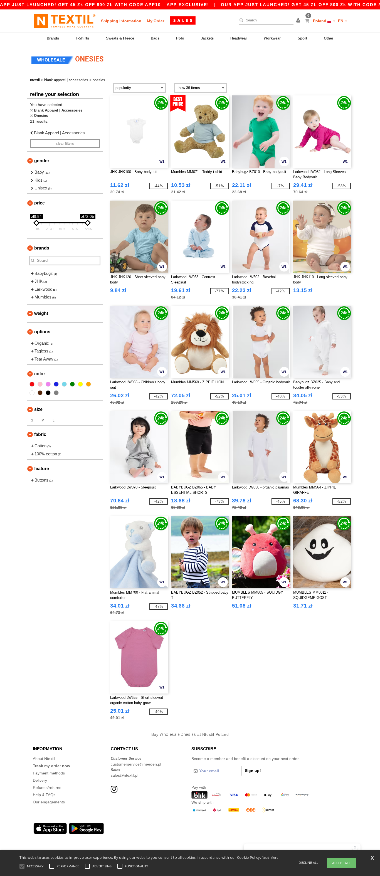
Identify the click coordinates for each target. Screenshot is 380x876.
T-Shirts (82, 38)
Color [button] (39, 373)
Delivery (40, 780)
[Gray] (56, 392)
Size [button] (38, 409)
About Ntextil (44, 758)
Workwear (272, 38)
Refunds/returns (47, 787)
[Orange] (88, 384)
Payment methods (49, 773)
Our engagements (49, 802)
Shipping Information (121, 21)
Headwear (238, 38)
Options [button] (42, 331)
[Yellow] (80, 384)
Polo (180, 38)
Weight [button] (41, 313)
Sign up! (253, 770)
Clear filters (65, 143)
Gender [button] (41, 160)
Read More (270, 857)
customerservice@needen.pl (136, 764)
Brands (53, 38)
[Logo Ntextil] (64, 21)
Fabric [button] (40, 434)
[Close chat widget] (355, 847)
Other (328, 38)
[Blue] (56, 384)
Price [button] (39, 203)
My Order (155, 21)
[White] (31, 392)
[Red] (31, 384)
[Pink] (40, 384)
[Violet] (48, 384)
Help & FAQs (44, 795)
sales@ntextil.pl (124, 775)
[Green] (72, 384)
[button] (299, 21)
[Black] (48, 392)
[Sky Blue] (64, 384)
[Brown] (40, 392)
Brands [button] (41, 248)
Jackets (207, 38)
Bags (155, 38)
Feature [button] (41, 468)
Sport (302, 38)
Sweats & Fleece (120, 38)
